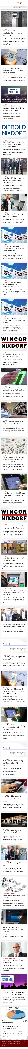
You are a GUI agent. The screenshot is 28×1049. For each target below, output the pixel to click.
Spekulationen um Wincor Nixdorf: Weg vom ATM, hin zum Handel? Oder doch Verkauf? (13, 762)
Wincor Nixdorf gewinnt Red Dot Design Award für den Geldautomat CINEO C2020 (13, 214)
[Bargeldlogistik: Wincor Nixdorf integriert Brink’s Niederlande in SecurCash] (14, 410)
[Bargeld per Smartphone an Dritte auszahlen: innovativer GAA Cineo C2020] (14, 376)
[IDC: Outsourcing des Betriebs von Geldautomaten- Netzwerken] (14, 1015)
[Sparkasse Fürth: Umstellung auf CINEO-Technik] (14, 852)
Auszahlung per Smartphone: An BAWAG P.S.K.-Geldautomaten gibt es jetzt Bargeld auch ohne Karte (14, 591)
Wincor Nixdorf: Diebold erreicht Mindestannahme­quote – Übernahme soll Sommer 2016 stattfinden (13, 247)
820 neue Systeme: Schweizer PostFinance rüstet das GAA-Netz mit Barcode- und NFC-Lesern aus (14, 32)
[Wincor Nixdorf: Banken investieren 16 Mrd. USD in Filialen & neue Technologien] (14, 981)
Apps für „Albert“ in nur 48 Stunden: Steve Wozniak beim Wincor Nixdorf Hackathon (14, 625)
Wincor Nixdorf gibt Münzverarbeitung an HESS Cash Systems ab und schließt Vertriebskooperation (13, 179)
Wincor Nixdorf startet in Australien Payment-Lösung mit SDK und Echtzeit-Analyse (13, 798)
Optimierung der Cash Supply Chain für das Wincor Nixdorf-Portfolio (14, 895)
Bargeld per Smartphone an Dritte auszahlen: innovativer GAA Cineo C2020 (13, 388)
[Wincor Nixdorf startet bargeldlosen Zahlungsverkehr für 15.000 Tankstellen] (14, 820)
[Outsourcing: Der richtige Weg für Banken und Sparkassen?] (14, 949)
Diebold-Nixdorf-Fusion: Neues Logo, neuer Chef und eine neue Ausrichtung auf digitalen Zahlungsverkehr (14, 143)
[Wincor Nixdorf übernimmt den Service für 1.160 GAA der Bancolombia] (14, 547)
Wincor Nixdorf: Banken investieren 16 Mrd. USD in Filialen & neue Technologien (14, 993)
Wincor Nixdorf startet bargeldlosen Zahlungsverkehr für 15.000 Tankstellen (13, 831)
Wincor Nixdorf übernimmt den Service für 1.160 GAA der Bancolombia (14, 558)
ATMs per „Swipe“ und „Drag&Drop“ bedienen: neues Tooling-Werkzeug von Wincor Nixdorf (13, 929)
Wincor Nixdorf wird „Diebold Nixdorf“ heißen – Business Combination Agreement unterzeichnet (14, 319)
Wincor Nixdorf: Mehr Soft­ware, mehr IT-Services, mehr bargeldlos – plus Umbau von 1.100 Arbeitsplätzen (13, 690)
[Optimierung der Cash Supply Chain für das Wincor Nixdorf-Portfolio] (14, 884)
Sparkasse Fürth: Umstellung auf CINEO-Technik (13, 863)
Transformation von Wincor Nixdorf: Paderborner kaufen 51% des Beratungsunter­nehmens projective (12, 283)
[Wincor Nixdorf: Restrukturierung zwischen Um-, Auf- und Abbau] (14, 646)
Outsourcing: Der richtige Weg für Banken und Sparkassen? (13, 960)
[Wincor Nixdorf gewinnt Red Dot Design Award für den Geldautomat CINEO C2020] (14, 202)
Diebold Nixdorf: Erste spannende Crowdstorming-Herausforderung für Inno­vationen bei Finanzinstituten (13, 107)
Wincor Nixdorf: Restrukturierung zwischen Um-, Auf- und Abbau (14, 657)
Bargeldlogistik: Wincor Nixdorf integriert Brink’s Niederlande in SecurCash (13, 422)
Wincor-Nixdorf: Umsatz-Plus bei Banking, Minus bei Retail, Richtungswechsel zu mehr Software (14, 494)
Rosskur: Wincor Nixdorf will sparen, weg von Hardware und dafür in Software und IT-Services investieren (14, 726)
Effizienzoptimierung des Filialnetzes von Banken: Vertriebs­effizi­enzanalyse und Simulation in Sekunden (13, 458)
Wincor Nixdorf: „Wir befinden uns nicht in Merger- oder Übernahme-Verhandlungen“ (14, 526)
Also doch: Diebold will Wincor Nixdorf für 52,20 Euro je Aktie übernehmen (14, 354)
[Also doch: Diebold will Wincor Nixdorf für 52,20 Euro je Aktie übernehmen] (14, 343)
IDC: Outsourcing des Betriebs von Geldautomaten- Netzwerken (11, 1027)
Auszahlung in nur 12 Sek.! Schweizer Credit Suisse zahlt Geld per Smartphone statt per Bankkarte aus (13, 70)
